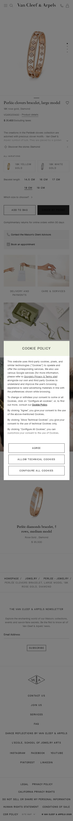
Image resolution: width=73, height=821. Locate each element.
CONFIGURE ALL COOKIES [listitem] (36, 470)
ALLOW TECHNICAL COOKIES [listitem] (36, 459)
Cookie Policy (39, 404)
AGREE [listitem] (36, 448)
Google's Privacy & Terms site (40, 376)
